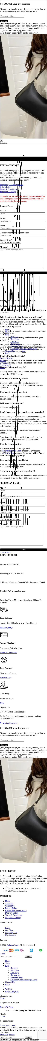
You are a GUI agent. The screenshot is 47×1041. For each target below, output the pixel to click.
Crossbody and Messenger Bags (23, 980)
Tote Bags (14, 341)
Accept (11, 1035)
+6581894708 (8, 453)
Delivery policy (6, 627)
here (24, 351)
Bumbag (13, 968)
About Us (9, 903)
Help (2, 703)
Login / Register (12, 991)
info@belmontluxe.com (11, 451)
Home (7, 901)
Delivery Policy (11, 913)
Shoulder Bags (16, 977)
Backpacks (14, 975)
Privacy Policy (11, 908)
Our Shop (9, 930)
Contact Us (9, 906)
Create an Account (7, 1025)
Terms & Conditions (8, 189)
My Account (10, 935)
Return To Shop (6, 1007)
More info (4, 1035)
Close (2, 954)
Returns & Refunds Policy (16, 910)
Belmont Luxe (13, 945)
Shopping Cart (11, 932)
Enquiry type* (6, 240)
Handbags (14, 339)
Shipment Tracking (8, 191)
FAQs (7, 928)
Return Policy (5, 187)
